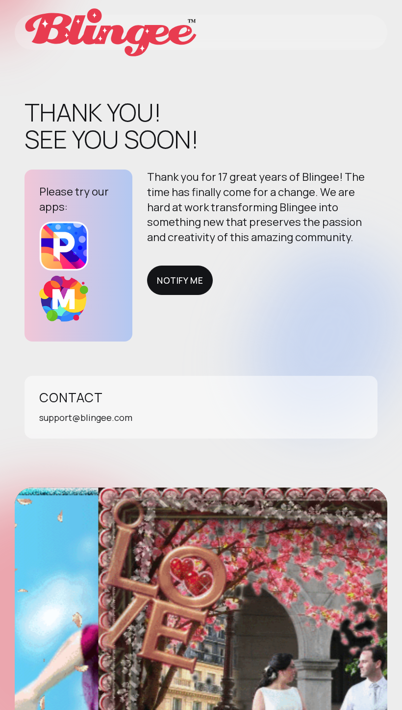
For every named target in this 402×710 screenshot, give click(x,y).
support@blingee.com (85, 417)
